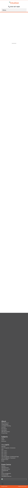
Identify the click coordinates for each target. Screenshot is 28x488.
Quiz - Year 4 (4, 452)
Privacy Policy (4, 433)
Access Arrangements (6, 473)
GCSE (2, 438)
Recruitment (4, 428)
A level (2, 439)
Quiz (2, 449)
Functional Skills (4, 475)
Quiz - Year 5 (4, 453)
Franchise (3, 427)
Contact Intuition (4, 424)
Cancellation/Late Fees (6, 476)
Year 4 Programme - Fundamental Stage (10, 456)
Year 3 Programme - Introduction (8, 448)
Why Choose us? (5, 423)
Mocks (2, 461)
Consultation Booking (6, 425)
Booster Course (4, 459)
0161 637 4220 (15, 7)
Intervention (4, 430)
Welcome (3, 446)
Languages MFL (4, 470)
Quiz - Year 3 (4, 450)
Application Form (5, 467)
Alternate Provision (5, 431)
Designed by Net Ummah (22, 486)
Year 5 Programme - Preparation (8, 458)
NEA (2, 472)
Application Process (5, 469)
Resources (3, 441)
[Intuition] (14, 2)
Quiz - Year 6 (4, 455)
